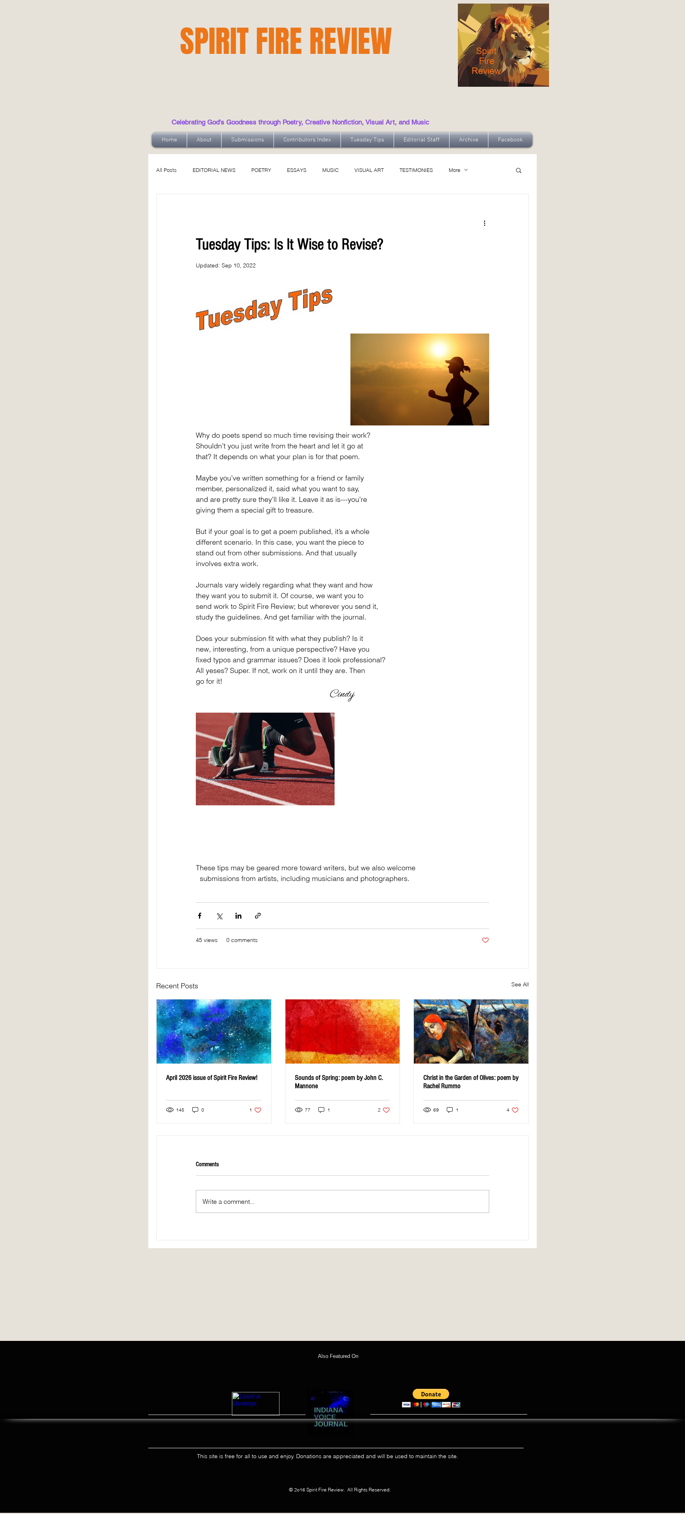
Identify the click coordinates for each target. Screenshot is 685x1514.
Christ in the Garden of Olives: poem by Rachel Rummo (471, 1082)
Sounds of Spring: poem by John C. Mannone (339, 1082)
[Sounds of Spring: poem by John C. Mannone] (342, 1031)
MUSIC (330, 170)
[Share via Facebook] (199, 915)
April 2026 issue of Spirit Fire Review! (211, 1078)
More (454, 170)
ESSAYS (296, 170)
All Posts (166, 170)
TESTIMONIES (416, 170)
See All (520, 984)
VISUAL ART (369, 170)
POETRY (261, 170)
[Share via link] (258, 915)
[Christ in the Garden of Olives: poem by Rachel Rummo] (471, 1031)
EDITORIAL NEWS (214, 170)
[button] (518, 170)
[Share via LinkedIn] (238, 915)
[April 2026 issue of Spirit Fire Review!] (214, 1031)
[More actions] (484, 222)
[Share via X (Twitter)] (219, 915)
